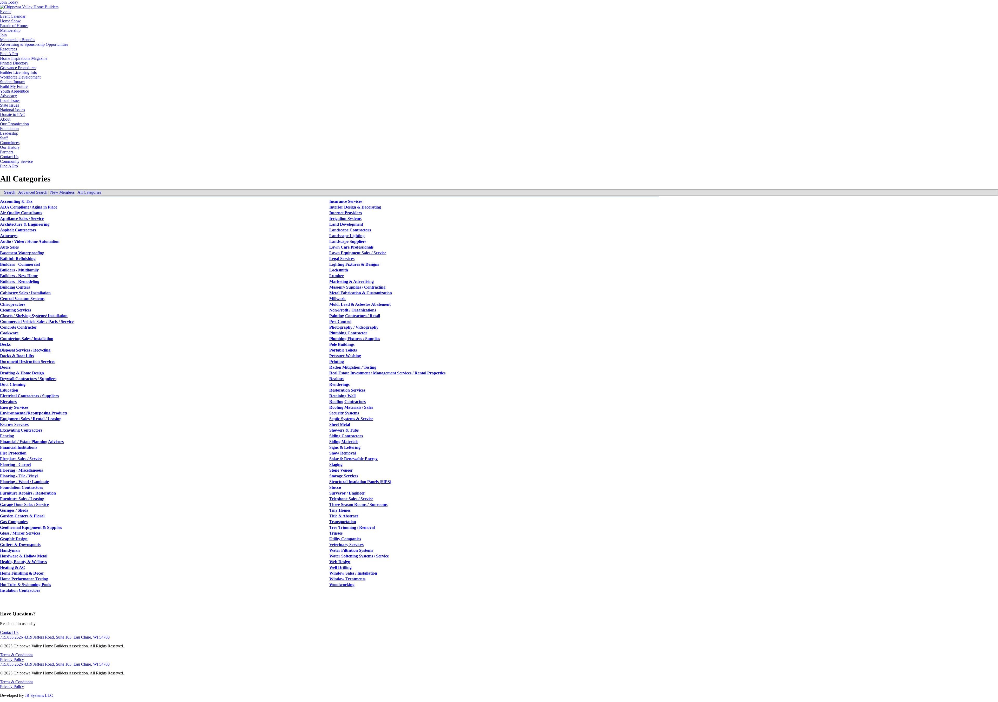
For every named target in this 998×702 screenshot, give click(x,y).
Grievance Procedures (18, 68)
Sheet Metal (339, 424)
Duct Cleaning (12, 384)
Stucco (335, 487)
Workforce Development (20, 77)
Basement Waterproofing (22, 253)
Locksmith (338, 270)
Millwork (337, 298)
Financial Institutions (18, 447)
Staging (336, 464)
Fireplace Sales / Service (21, 459)
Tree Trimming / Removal (352, 527)
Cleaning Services (15, 310)
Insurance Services (345, 201)
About (5, 119)
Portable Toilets (343, 350)
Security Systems (344, 413)
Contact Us (9, 156)
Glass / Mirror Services (20, 533)
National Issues (12, 110)
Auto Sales (9, 247)
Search (9, 192)
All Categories (89, 192)
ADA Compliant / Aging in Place (28, 207)
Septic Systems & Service (351, 419)
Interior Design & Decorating (355, 207)
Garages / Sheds (14, 510)
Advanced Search (32, 192)
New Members (62, 192)
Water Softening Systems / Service (359, 556)
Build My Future (14, 86)
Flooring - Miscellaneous (21, 470)
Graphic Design (14, 539)
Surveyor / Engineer (347, 493)
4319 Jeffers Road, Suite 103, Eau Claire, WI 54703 (67, 637)
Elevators (8, 401)
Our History (10, 147)
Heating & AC (12, 567)
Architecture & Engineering (24, 224)
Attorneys (8, 235)
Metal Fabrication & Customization (360, 293)
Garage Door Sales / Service (24, 504)
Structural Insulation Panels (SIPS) (360, 481)
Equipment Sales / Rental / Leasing (30, 419)
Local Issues (10, 100)
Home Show (10, 21)
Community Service (16, 161)
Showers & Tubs (344, 430)
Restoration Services (347, 390)
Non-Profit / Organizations (352, 310)
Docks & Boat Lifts (17, 356)
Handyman (10, 550)
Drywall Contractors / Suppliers (28, 378)
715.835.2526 (11, 637)
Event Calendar (12, 16)
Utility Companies (345, 539)
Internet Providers (345, 213)
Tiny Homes (340, 510)
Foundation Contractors (21, 487)
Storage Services (343, 476)
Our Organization (14, 124)
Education (9, 390)
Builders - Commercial (20, 264)
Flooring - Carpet (15, 464)
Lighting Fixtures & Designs (354, 264)
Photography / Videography (353, 327)
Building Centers (15, 287)
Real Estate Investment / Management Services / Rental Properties (387, 373)
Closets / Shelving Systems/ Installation (34, 316)
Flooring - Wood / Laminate (24, 481)
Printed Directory (14, 63)
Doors (5, 367)
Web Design (339, 562)
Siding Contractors (346, 436)
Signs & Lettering (344, 447)
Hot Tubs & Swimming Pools (25, 584)
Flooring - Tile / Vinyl (19, 476)
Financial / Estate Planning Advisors (32, 441)
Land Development (346, 224)
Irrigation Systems (345, 218)
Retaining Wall (342, 396)
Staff (4, 138)
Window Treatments (347, 579)
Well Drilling (340, 567)
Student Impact (12, 82)
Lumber (336, 276)
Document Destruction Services (27, 361)
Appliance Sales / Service (22, 218)
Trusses (336, 533)
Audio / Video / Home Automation (30, 241)
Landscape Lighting (347, 235)
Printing (336, 361)
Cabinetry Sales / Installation (25, 293)
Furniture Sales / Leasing (22, 499)
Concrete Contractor (18, 327)
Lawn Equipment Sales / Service (357, 253)
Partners (6, 152)
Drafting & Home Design (22, 373)
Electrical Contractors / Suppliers (29, 396)
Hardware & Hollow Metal (23, 556)
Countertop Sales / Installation (26, 338)
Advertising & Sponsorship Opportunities (34, 44)
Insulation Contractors (20, 590)
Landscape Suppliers (347, 241)
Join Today (9, 2)
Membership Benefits (17, 39)
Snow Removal (342, 453)
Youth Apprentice (14, 91)
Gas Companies (14, 521)
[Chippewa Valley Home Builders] (29, 7)
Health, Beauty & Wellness (23, 562)
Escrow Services (14, 424)
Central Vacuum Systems (22, 298)
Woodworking (341, 584)
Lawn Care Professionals (351, 247)
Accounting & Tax (16, 201)
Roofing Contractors (347, 401)
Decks (5, 344)
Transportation (342, 521)
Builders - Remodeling (19, 281)
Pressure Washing (345, 356)
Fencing (7, 436)
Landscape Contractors (350, 230)
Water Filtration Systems (351, 550)
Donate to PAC (12, 114)
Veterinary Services (346, 544)
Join (3, 35)
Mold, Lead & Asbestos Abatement (360, 304)
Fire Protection (13, 453)
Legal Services (341, 258)
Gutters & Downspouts (20, 544)
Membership (10, 30)
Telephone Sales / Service (351, 499)
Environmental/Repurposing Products (33, 413)
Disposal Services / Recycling (25, 350)
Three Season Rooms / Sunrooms (358, 504)
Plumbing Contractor (348, 333)
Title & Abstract (343, 516)
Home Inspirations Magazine (23, 58)
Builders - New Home (19, 276)
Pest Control (340, 321)
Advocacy (8, 96)
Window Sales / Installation (353, 573)
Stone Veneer (341, 470)
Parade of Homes (14, 25)
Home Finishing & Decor (22, 573)
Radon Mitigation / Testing (352, 367)
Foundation (9, 128)
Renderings (339, 384)
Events (5, 11)
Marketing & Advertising (351, 281)
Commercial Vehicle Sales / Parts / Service (37, 321)
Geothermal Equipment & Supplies (31, 527)
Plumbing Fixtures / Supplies (354, 338)
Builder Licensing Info (18, 72)
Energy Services (14, 407)
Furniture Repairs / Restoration (28, 493)
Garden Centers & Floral (22, 516)
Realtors (336, 378)
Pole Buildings (341, 344)
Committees (9, 142)
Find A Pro (9, 53)
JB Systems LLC (39, 695)
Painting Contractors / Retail (354, 316)
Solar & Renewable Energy (353, 459)
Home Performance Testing (24, 579)
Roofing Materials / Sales (351, 407)
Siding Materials (343, 441)
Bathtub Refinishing (18, 258)
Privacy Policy (12, 659)
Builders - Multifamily (19, 270)
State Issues (9, 105)
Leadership (9, 133)
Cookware (9, 333)
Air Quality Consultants (21, 213)
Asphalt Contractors (18, 230)
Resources (8, 49)
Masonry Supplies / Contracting (357, 287)
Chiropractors (12, 304)
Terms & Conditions (16, 655)
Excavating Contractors (21, 430)
